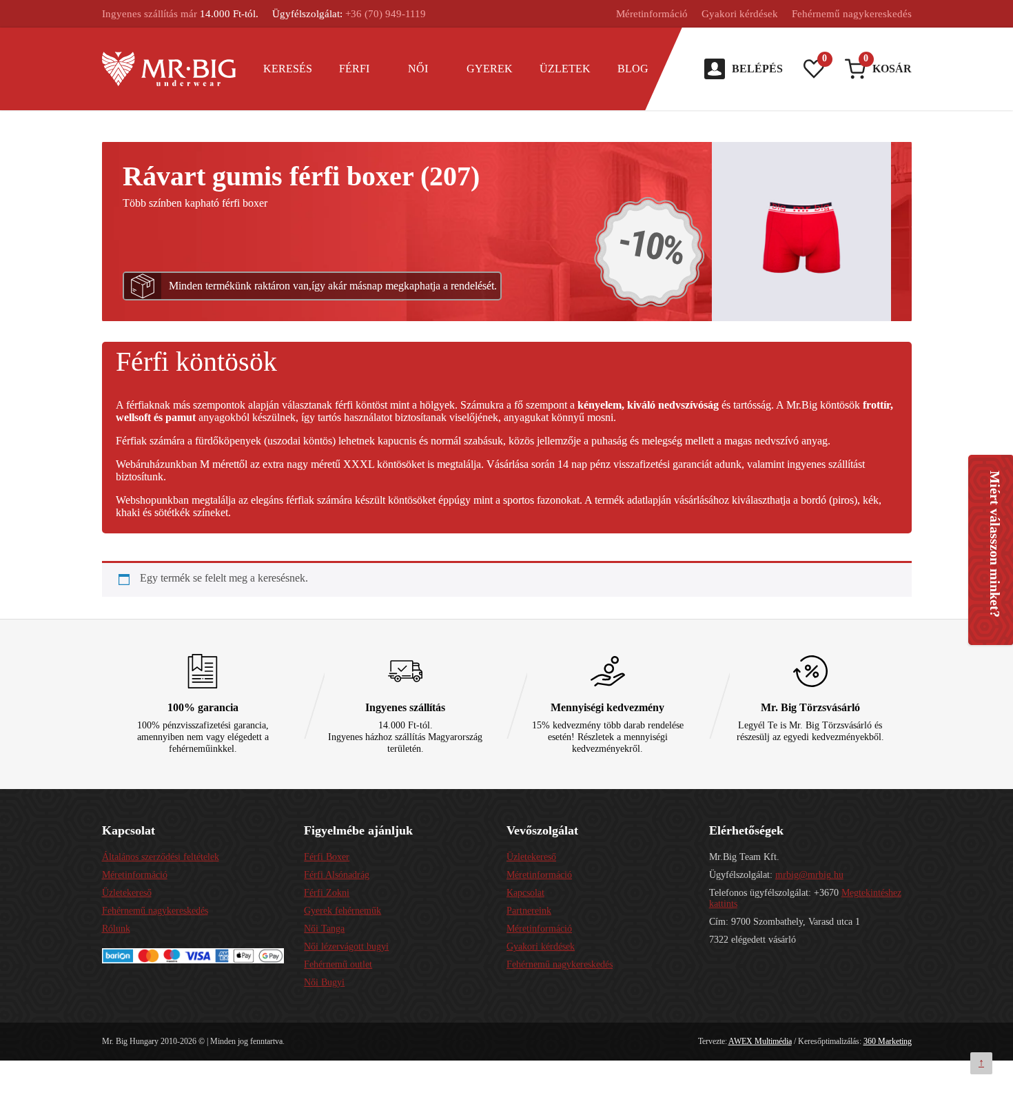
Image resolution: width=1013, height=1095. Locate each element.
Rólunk (116, 928)
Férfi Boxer (326, 857)
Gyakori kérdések (740, 13)
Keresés (287, 68)
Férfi (354, 68)
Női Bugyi (324, 982)
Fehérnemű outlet (338, 964)
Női (418, 68)
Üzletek (565, 68)
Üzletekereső (127, 893)
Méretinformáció (652, 13)
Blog (632, 68)
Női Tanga (324, 928)
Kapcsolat (525, 893)
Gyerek (490, 68)
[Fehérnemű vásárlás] (169, 69)
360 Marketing (887, 1041)
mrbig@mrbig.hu (809, 875)
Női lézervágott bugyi (346, 946)
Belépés (757, 68)
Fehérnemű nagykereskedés (852, 13)
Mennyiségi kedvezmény (607, 707)
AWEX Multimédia (760, 1041)
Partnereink (528, 910)
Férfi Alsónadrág (336, 875)
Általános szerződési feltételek (160, 857)
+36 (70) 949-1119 (385, 13)
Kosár (887, 66)
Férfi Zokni (326, 893)
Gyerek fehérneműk (342, 910)
